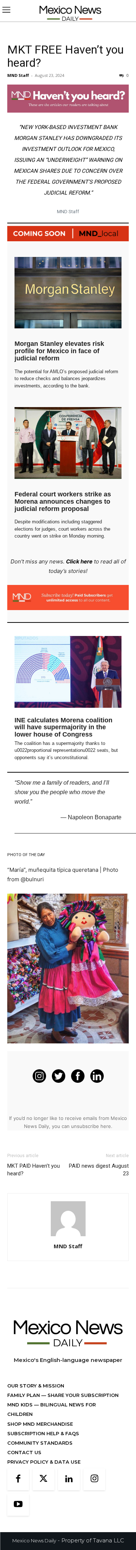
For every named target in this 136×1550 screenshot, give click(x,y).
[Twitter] (43, 1479)
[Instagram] (94, 1479)
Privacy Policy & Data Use (44, 1462)
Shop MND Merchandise (40, 1424)
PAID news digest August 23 (99, 1170)
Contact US (24, 1452)
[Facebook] (18, 1479)
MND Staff (18, 75)
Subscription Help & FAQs (43, 1433)
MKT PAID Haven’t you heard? (33, 1170)
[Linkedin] (69, 1479)
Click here (79, 561)
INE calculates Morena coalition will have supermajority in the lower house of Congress (63, 727)
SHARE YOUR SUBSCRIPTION (82, 1395)
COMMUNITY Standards (40, 1443)
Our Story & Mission (35, 1386)
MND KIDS (20, 1405)
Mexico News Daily (34, 1540)
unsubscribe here (91, 1126)
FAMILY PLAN (24, 1395)
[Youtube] (18, 1505)
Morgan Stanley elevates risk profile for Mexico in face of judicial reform (59, 351)
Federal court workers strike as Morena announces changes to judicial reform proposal (63, 501)
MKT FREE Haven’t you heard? (65, 56)
